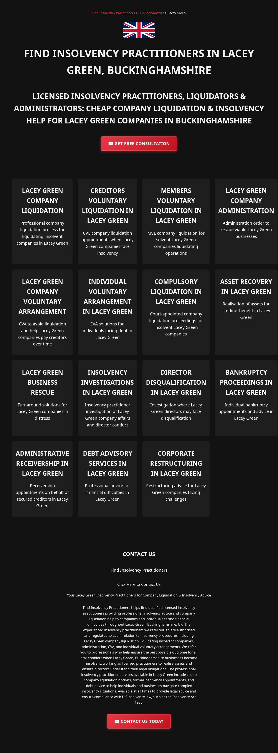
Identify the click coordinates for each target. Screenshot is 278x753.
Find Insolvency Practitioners (113, 13)
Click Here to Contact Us (139, 584)
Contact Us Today (139, 721)
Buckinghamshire (151, 13)
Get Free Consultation (139, 143)
